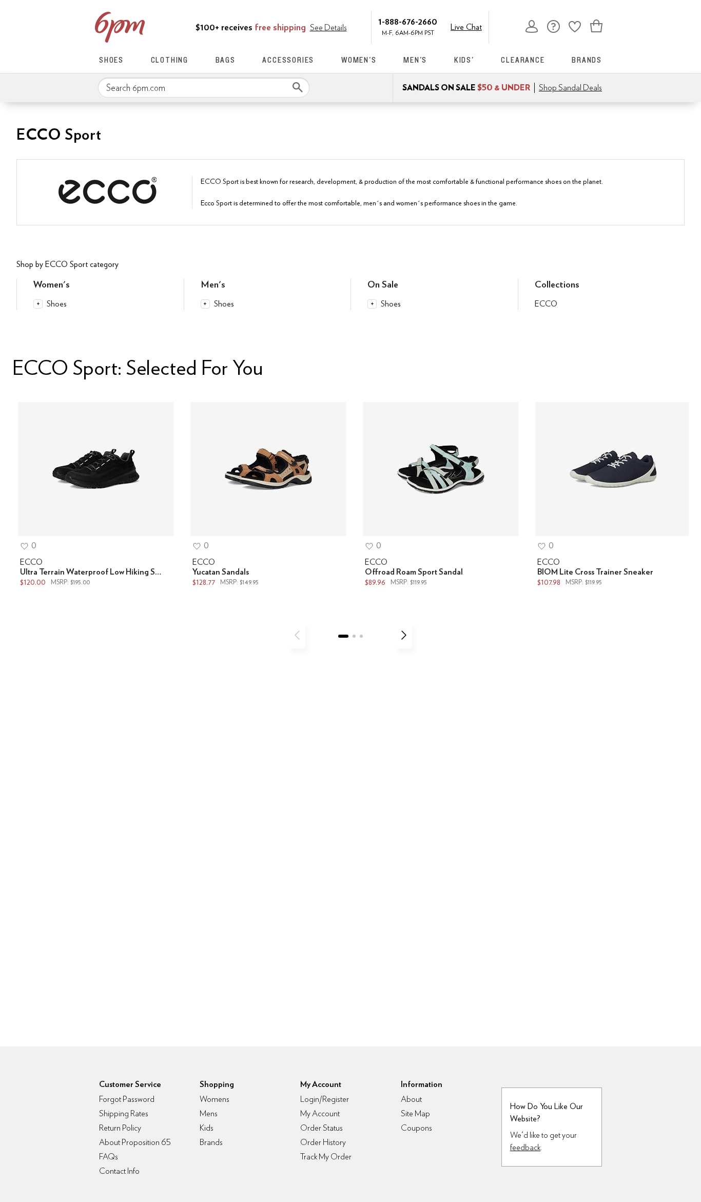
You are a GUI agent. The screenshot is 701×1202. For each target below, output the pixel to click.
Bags (226, 60)
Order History (323, 1142)
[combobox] (203, 88)
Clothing (169, 60)
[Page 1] (343, 636)
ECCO (546, 304)
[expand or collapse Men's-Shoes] (205, 304)
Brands (587, 60)
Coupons (416, 1128)
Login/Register (324, 1099)
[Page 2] (354, 636)
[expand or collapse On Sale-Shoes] (372, 304)
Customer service (553, 26)
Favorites (575, 26)
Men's (415, 60)
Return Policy (120, 1128)
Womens (214, 1099)
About (411, 1099)
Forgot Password (126, 1099)
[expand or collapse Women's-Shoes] (38, 304)
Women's (359, 60)
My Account (531, 26)
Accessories (288, 60)
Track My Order (326, 1156)
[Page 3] (361, 636)
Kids (206, 1128)
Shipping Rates (123, 1113)
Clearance (522, 60)
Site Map (415, 1113)
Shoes (111, 60)
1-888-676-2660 (407, 21)
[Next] (404, 635)
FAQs (108, 1156)
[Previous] (297, 635)
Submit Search (297, 87)
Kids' (464, 60)
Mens (209, 1113)
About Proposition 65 (135, 1142)
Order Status (321, 1128)
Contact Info (119, 1171)
